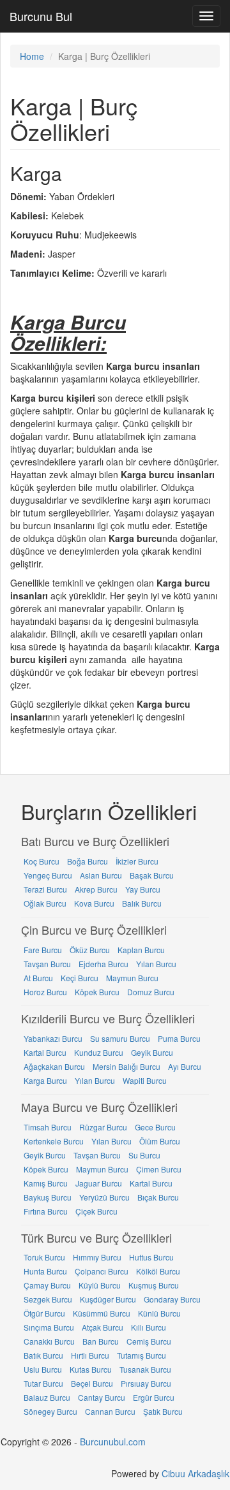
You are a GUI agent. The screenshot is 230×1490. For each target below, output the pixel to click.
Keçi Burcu (79, 977)
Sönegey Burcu (50, 1411)
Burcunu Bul (41, 16)
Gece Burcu (155, 1126)
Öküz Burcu (90, 949)
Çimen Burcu (158, 1169)
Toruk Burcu (44, 1257)
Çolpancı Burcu (101, 1271)
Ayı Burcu (184, 1066)
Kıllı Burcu (148, 1327)
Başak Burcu (152, 875)
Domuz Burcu (150, 991)
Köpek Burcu (97, 991)
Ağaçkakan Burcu (54, 1066)
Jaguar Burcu (98, 1183)
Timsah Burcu (48, 1126)
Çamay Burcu (47, 1285)
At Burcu (38, 977)
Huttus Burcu (151, 1257)
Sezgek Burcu (48, 1299)
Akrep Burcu (96, 889)
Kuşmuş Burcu (153, 1285)
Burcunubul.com (113, 1441)
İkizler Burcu (137, 861)
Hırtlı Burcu (90, 1355)
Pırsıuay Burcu (146, 1383)
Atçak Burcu (102, 1327)
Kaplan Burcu (141, 949)
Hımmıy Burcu (97, 1257)
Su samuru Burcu (120, 1038)
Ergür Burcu (153, 1397)
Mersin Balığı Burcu (126, 1066)
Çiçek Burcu (96, 1211)
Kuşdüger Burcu (108, 1299)
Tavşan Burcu (47, 963)
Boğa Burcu (87, 861)
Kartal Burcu (45, 1052)
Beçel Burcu (92, 1383)
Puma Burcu (179, 1038)
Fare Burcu (43, 949)
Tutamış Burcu (141, 1355)
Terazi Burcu (45, 889)
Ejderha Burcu (103, 963)
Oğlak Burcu (45, 903)
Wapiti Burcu (145, 1080)
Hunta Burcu (45, 1271)
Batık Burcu (43, 1355)
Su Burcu (144, 1155)
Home (32, 56)
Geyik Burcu (152, 1052)
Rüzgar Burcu (103, 1126)
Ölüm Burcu (159, 1141)
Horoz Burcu (45, 991)
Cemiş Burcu (148, 1341)
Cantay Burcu (101, 1397)
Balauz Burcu (47, 1397)
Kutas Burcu (91, 1369)
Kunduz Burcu (98, 1052)
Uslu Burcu (43, 1369)
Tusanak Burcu (145, 1369)
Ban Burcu (100, 1341)
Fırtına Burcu (46, 1211)
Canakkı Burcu (49, 1341)
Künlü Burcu (159, 1313)
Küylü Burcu (100, 1285)
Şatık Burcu (163, 1411)
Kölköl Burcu (158, 1271)
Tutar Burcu (43, 1383)
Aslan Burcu (101, 875)
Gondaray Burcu (172, 1299)
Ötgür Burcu (44, 1313)
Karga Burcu (45, 1080)
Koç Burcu (41, 861)
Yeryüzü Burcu (104, 1197)
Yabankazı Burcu (53, 1038)
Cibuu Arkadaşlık (195, 1473)
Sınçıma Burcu (49, 1327)
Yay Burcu (142, 889)
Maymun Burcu (132, 977)
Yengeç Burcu (48, 875)
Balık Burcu (142, 903)
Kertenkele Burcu (54, 1141)
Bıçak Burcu (158, 1197)
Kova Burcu (94, 903)
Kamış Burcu (46, 1183)
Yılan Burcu (156, 963)
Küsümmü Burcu (101, 1313)
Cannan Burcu (110, 1411)
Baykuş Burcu (48, 1197)
